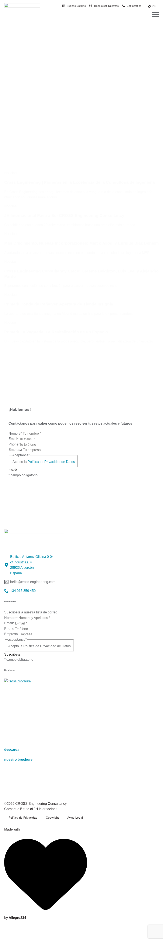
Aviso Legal (75, 817)
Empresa (15, 449)
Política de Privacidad (22, 817)
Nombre (15, 433)
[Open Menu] (155, 14)
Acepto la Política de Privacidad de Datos (39, 646)
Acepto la (44, 462)
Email (13, 439)
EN (154, 6)
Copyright (52, 817)
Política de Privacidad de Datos (51, 462)
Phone (13, 444)
